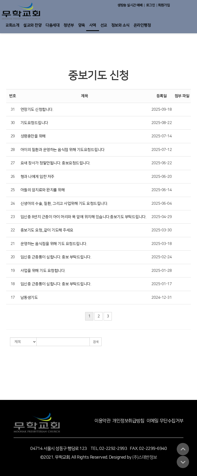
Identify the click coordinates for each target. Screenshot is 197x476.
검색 (95, 342)
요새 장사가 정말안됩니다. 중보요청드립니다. (55, 163)
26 (13, 176)
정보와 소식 (120, 25)
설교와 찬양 (32, 25)
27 (13, 163)
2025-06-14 (161, 190)
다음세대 (53, 25)
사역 (92, 25)
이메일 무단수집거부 (164, 420)
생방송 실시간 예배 (130, 5)
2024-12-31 (161, 297)
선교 (103, 25)
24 (13, 203)
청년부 (69, 25)
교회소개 (12, 25)
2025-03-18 (161, 244)
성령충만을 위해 (33, 136)
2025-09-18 (161, 109)
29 (13, 136)
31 (13, 109)
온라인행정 (142, 25)
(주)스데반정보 (144, 457)
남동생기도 (29, 297)
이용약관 (102, 420)
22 (13, 230)
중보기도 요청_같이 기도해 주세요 (47, 230)
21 (13, 244)
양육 (81, 25)
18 (13, 284)
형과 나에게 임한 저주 (37, 176)
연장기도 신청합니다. (37, 109)
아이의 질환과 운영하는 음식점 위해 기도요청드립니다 (63, 150)
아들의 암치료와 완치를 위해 (43, 190)
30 (13, 123)
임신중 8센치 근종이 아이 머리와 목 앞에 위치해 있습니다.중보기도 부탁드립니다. (83, 217)
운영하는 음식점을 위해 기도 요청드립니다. (54, 244)
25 (13, 190)
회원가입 (164, 5)
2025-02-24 (161, 257)
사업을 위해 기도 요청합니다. (43, 270)
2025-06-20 (161, 176)
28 (13, 150)
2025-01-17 (161, 284)
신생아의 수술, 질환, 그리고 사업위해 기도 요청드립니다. (64, 203)
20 (13, 257)
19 (13, 270)
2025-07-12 (161, 150)
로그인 (150, 5)
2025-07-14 (161, 136)
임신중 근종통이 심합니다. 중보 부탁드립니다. (56, 257)
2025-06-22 (161, 163)
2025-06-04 (161, 203)
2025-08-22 (161, 123)
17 (13, 297)
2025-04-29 (161, 217)
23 (13, 217)
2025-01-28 (161, 270)
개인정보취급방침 (128, 420)
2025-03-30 (161, 230)
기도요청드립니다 (34, 123)
